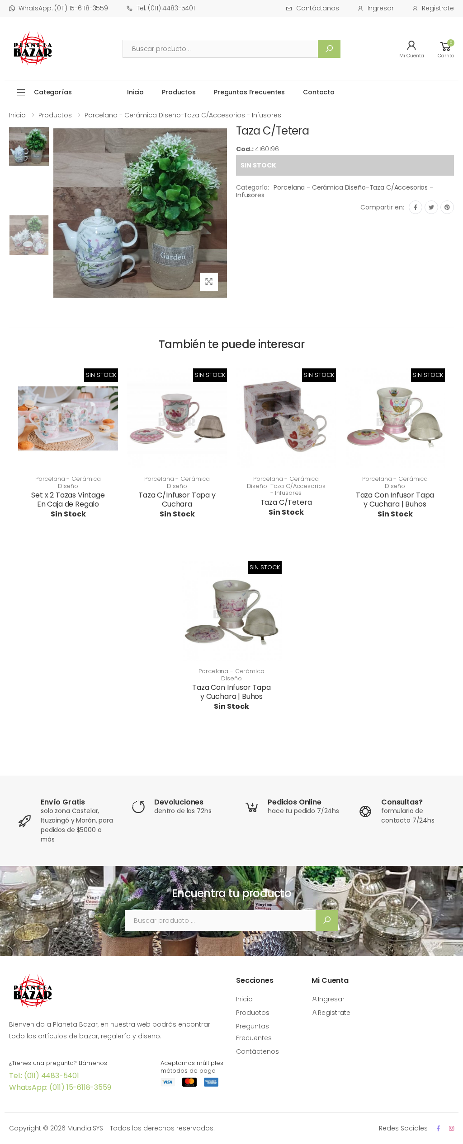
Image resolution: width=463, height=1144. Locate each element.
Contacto (319, 92)
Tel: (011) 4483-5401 (166, 8)
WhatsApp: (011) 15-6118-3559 (63, 8)
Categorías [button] (53, 92)
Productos (179, 92)
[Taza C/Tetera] (29, 168)
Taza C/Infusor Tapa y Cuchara (177, 499)
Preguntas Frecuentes (249, 92)
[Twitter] (431, 207)
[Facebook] (415, 207)
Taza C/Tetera (286, 502)
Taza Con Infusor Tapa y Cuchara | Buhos (395, 499)
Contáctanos (317, 8)
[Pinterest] (447, 207)
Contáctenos (257, 1051)
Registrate (438, 8)
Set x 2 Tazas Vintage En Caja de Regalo (68, 499)
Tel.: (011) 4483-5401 (44, 1075)
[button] (446, 48)
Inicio (135, 92)
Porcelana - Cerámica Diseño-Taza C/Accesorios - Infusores (183, 115)
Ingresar (381, 8)
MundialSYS (85, 1128)
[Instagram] (451, 1128)
